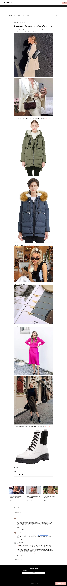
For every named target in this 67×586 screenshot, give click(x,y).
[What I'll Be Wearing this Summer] (50, 490)
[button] (56, 15)
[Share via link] (22, 474)
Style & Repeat (8, 2)
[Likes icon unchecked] (17, 529)
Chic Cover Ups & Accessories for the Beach (33, 497)
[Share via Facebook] (14, 474)
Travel (23, 15)
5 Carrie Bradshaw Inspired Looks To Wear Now (16, 497)
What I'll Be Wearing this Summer (49, 497)
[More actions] (52, 22)
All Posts (10, 15)
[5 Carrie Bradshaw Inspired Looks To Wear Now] (16, 490)
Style (14, 15)
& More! (27, 15)
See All (57, 483)
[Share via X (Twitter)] (17, 474)
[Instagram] (62, 6)
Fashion (18, 15)
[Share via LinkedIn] (19, 474)
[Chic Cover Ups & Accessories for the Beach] (33, 490)
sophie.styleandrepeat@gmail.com (34, 577)
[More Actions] (52, 518)
